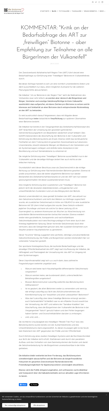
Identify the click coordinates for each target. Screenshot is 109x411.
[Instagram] (99, 2)
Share (24, 384)
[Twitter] (96, 2)
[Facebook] (92, 2)
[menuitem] (45, 11)
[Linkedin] (102, 2)
